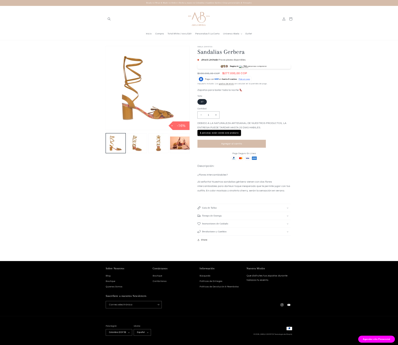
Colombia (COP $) (117, 332)
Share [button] (204, 240)
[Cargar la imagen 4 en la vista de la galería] (180, 143)
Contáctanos (160, 281)
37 (202, 102)
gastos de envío (226, 84)
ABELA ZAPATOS (267, 334)
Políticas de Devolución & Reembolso (219, 287)
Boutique (110, 281)
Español (141, 332)
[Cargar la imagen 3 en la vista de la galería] (158, 143)
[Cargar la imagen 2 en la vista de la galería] (137, 143)
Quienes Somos (114, 287)
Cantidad (201, 109)
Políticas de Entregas (211, 281)
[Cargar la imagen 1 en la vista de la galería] (116, 143)
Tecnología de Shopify (283, 334)
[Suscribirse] (158, 304)
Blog (108, 276)
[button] (109, 19)
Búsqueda (205, 276)
